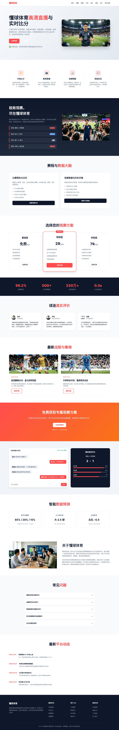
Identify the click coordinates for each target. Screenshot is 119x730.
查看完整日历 (33, 203)
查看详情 (16, 391)
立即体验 (14, 41)
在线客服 (94, 707)
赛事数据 (51, 713)
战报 (96, 3)
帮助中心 (72, 716)
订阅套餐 (72, 707)
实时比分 (51, 710)
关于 (101, 3)
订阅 (87, 3)
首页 (72, 3)
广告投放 (94, 713)
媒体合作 (94, 710)
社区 (91, 3)
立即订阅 (59, 265)
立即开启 (25, 264)
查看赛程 (26, 41)
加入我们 (94, 716)
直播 (77, 3)
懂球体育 (13, 3)
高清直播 (51, 707)
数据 (82, 3)
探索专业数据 (85, 201)
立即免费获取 (59, 425)
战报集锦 (51, 716)
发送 (64, 484)
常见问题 (107, 3)
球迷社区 (72, 710)
